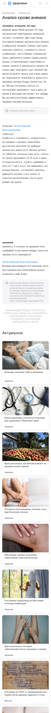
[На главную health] (19, 3)
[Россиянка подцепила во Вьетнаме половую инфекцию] (25, 590)
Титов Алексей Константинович (20, 261)
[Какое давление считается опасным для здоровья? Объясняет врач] (25, 408)
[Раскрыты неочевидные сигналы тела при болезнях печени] (25, 499)
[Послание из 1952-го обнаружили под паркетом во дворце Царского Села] (25, 682)
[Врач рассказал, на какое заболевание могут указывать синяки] (25, 636)
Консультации (8, 13)
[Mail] (9, 3)
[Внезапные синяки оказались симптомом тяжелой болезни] (25, 545)
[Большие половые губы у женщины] (25, 362)
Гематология (24, 13)
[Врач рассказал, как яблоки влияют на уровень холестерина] (25, 453)
